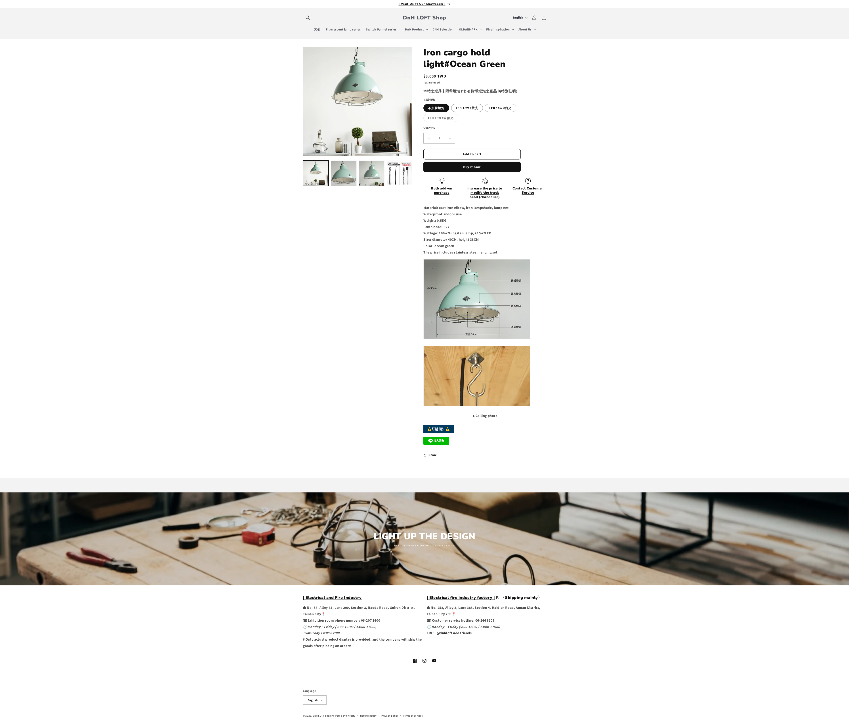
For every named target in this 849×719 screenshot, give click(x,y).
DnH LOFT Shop (322, 715)
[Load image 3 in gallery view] (371, 173)
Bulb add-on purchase (441, 190)
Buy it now (472, 167)
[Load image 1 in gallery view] (316, 173)
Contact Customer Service (527, 190)
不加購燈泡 (436, 108)
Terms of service (413, 715)
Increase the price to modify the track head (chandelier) (484, 192)
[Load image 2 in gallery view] (343, 173)
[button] (308, 18)
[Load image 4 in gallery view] (399, 173)
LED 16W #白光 (500, 108)
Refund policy (368, 715)
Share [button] (432, 455)
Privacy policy (390, 715)
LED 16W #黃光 (467, 108)
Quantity (429, 128)
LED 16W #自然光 (443, 119)
